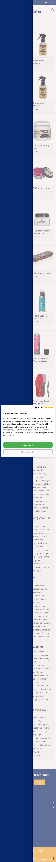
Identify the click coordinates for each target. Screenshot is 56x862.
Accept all (28, 445)
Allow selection (28, 452)
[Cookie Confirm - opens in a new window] (43, 407)
